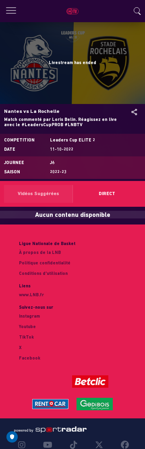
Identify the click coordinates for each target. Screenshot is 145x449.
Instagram (29, 316)
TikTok (26, 337)
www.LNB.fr (31, 295)
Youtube (27, 327)
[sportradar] (50, 429)
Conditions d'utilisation (43, 274)
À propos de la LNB (40, 253)
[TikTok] (73, 445)
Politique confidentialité (44, 263)
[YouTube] (47, 445)
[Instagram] (23, 445)
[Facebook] (123, 445)
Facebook (29, 358)
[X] (99, 445)
